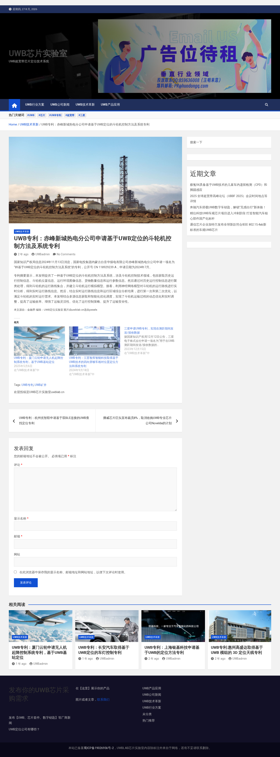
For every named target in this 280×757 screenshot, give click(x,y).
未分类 (147, 714)
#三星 (82, 115)
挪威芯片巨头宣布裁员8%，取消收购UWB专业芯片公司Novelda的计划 (137, 420)
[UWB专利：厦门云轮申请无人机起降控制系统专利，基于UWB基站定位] (39, 341)
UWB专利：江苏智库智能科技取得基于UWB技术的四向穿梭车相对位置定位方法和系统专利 (93, 362)
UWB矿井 (41, 384)
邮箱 (18, 536)
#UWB (30, 115)
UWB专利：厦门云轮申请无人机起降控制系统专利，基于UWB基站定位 (39, 652)
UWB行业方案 (34, 104)
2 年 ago (23, 254)
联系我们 (103, 699)
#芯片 (42, 115)
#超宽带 (69, 115)
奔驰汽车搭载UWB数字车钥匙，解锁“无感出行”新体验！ (228, 207)
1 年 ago (21, 663)
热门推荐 (148, 720)
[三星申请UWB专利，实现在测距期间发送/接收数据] (151, 340)
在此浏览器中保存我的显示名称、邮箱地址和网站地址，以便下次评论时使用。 (73, 572)
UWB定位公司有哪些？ (24, 729)
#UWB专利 (55, 115)
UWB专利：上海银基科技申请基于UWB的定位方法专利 (172, 650)
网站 (17, 554)
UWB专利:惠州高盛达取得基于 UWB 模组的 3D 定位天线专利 (237, 650)
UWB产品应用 (110, 104)
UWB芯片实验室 (38, 53)
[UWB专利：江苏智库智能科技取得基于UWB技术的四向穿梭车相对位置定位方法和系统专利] (94, 341)
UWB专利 (27, 384)
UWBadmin (42, 254)
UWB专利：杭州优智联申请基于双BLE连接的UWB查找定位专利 (54, 420)
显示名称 (21, 518)
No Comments (66, 254)
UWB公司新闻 (59, 104)
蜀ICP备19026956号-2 (99, 748)
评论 (18, 465)
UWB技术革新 (85, 104)
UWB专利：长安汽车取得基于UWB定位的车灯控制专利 (103, 650)
